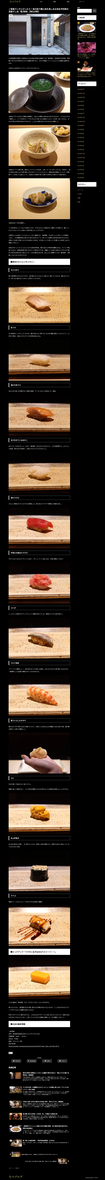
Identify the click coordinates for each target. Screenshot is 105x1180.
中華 (78, 198)
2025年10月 (81, 97)
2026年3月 (80, 89)
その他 (79, 194)
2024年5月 (80, 137)
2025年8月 (80, 105)
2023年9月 (80, 161)
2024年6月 (80, 133)
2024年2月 (80, 149)
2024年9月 (80, 125)
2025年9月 (80, 101)
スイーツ (80, 190)
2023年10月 (81, 157)
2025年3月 (80, 113)
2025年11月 (81, 93)
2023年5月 (80, 173)
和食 (11, 1053)
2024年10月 (81, 121)
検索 (78, 8)
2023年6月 (80, 169)
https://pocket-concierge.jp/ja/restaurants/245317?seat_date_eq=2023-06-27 (34, 1046)
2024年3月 (80, 145)
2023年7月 (80, 166)
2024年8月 (80, 129)
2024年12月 (81, 117)
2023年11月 (81, 153)
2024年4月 (80, 141)
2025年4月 (80, 109)
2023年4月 (80, 178)
